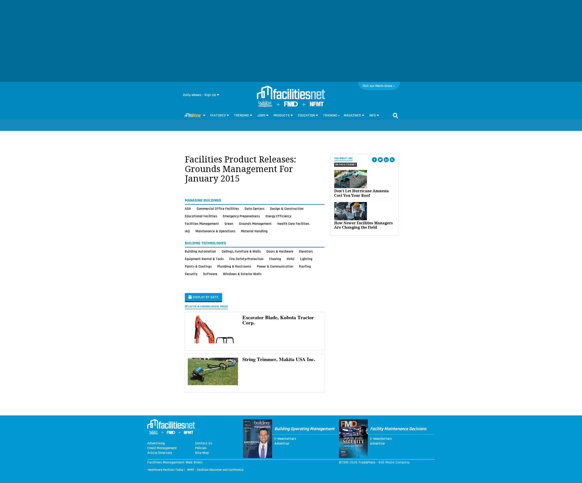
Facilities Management (202, 223)
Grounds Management (255, 223)
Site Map (202, 453)
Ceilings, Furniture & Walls (241, 251)
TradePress (366, 462)
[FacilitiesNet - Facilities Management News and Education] (291, 93)
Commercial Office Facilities (218, 208)
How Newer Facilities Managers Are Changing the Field (363, 225)
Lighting (306, 259)
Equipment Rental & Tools (204, 259)
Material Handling (254, 231)
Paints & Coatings (198, 266)
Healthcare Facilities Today (165, 469)
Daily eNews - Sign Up (199, 95)
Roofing (305, 266)
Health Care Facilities (293, 223)
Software (210, 274)
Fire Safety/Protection (246, 259)
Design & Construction (287, 208)
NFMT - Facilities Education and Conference (215, 469)
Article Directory (159, 453)
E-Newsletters (285, 439)
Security (191, 274)
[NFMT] (317, 105)
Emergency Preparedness (241, 216)
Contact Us (203, 443)
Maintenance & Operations (215, 231)
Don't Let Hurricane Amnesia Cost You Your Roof (361, 193)
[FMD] (291, 105)
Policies (200, 448)
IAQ (187, 231)
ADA (188, 208)
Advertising (156, 443)
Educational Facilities (201, 216)
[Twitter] (380, 159)
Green (229, 223)
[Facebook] (374, 159)
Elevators (306, 251)
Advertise (281, 443)
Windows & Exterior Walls (242, 274)
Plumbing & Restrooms (234, 266)
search (395, 115)
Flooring (275, 259)
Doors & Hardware (279, 251)
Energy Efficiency (278, 216)
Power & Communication (275, 266)
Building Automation (200, 251)
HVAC (290, 259)
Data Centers (254, 208)
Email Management (162, 448)
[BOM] (265, 106)
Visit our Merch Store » (379, 86)
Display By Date (205, 297)
